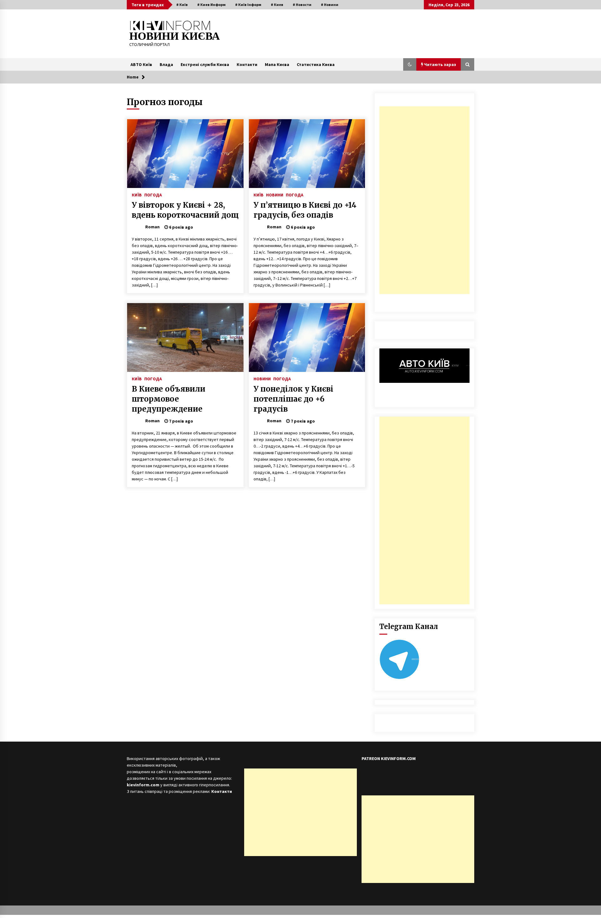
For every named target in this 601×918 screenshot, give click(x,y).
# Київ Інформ (248, 4)
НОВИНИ (274, 194)
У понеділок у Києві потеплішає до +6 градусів (293, 399)
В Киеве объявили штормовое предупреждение (168, 399)
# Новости (302, 4)
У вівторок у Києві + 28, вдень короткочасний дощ (185, 210)
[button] (409, 64)
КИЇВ (137, 194)
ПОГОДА (153, 194)
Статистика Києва (316, 64)
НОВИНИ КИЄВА (174, 36)
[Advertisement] (424, 200)
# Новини (329, 4)
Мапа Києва (277, 64)
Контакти (247, 64)
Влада (166, 64)
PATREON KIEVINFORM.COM (389, 758)
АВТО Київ (141, 64)
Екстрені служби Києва (205, 64)
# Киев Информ (211, 4)
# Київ (182, 4)
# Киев (277, 4)
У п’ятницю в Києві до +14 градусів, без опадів (305, 210)
